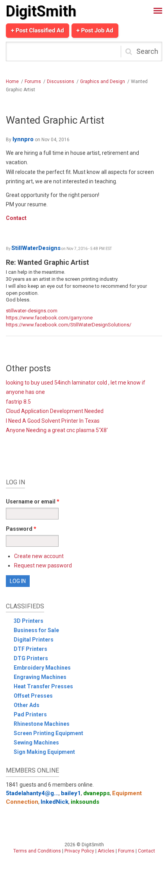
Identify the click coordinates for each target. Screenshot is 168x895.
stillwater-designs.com (31, 311)
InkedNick (54, 801)
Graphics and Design (102, 81)
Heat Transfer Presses (43, 686)
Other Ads (26, 705)
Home (12, 81)
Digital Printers (34, 639)
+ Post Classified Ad (37, 30)
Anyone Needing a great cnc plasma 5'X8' (57, 430)
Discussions (60, 81)
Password (21, 529)
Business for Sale (36, 630)
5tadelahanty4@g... (32, 793)
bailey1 (71, 793)
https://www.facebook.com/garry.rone (49, 318)
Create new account (39, 556)
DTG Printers (31, 658)
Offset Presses (33, 696)
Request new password (43, 565)
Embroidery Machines (42, 668)
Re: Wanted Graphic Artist (47, 262)
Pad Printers (30, 714)
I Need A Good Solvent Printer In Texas (53, 421)
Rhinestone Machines (42, 724)
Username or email (32, 501)
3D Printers (28, 621)
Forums (33, 81)
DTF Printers (30, 649)
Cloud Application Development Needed (55, 411)
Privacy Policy (79, 851)
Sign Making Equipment (44, 752)
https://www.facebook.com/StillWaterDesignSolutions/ (68, 325)
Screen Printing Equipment (48, 733)
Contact (16, 218)
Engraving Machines (40, 677)
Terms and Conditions (37, 851)
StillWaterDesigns (36, 248)
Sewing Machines (36, 742)
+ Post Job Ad (95, 30)
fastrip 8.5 (18, 402)
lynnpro (23, 139)
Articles (106, 851)
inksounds (85, 801)
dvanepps (96, 793)
